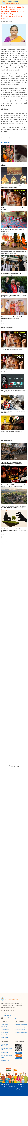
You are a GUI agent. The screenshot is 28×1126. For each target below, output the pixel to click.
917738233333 (7, 1015)
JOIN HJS (12, 1123)
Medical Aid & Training (6, 1055)
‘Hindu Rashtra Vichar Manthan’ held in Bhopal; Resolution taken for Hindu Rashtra (13, 317)
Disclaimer (10, 1089)
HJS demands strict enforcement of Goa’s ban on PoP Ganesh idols (13, 412)
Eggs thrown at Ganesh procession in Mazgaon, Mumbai (13, 164)
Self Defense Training (6, 1058)
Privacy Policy (17, 1089)
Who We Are (4, 1024)
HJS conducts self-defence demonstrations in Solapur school (13, 230)
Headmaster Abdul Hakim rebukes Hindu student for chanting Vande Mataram (11, 274)
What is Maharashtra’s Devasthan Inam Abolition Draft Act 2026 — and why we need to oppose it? (13, 507)
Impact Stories (5, 1029)
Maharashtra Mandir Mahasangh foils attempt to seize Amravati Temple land (13, 252)
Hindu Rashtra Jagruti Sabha (6, 1049)
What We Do (4, 1027)
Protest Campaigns (20, 1029)
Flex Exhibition (4, 1052)
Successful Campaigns (21, 1032)
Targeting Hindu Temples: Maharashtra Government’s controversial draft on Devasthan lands (13, 530)
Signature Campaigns (21, 1027)
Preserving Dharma (5, 1060)
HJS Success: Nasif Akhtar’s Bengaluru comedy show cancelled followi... (13, 391)
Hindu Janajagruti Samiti (12, 3)
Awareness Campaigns (21, 1024)
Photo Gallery (4, 1035)
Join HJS (19, 1055)
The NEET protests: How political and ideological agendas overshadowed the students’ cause (11, 463)
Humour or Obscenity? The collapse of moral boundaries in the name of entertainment (13, 485)
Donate (18, 1052)
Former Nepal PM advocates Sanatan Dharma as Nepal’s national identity (14, 296)
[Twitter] (18, 1084)
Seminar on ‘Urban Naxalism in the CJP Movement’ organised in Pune (11, 186)
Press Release (5, 1032)
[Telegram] (23, 1084)
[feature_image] (14, 161)
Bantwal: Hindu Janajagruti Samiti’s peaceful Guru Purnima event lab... (13, 432)
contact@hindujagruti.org (10, 1017)
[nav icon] (23, 2)
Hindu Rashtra (4, 1037)
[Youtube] (21, 1084)
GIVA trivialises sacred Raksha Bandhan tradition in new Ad (14, 208)
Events (18, 1058)
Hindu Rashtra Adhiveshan (4, 1045)
